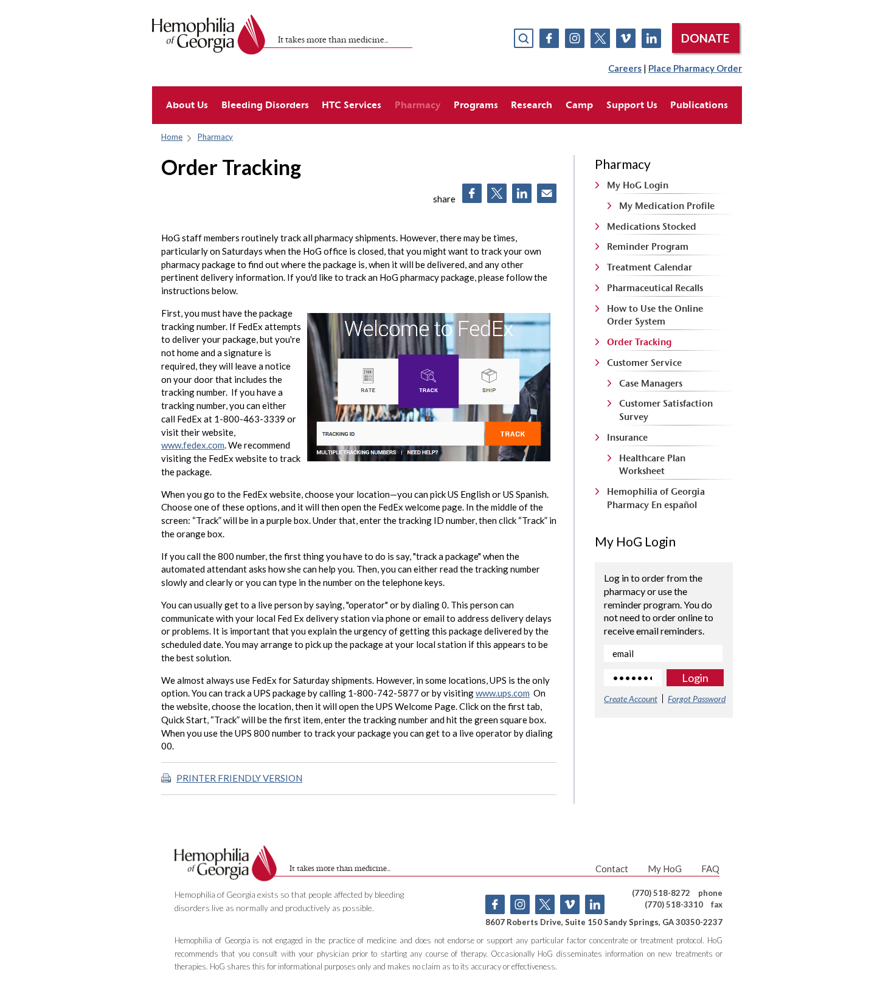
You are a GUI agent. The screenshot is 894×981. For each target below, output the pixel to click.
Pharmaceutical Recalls (655, 288)
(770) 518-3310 (674, 904)
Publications (699, 104)
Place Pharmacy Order (695, 68)
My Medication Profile (667, 206)
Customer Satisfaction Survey (666, 410)
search (523, 38)
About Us (187, 104)
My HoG (665, 868)
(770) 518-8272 (661, 893)
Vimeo (626, 38)
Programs (476, 104)
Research (531, 104)
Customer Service (644, 362)
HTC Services (351, 104)
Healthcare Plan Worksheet (652, 464)
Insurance (627, 437)
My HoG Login (637, 185)
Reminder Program (647, 246)
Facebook (549, 38)
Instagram (574, 38)
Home (171, 137)
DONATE (705, 38)
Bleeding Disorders (265, 104)
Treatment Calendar (649, 267)
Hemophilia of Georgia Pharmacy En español (656, 498)
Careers (625, 68)
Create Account (630, 699)
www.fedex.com (192, 444)
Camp (579, 104)
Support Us (631, 104)
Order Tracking (639, 342)
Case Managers (650, 383)
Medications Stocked (651, 226)
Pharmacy (417, 104)
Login (695, 677)
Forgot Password (697, 699)
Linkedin (651, 38)
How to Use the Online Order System (655, 315)
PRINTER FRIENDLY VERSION (239, 778)
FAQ (710, 868)
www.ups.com (503, 692)
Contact (611, 868)
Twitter (600, 38)
